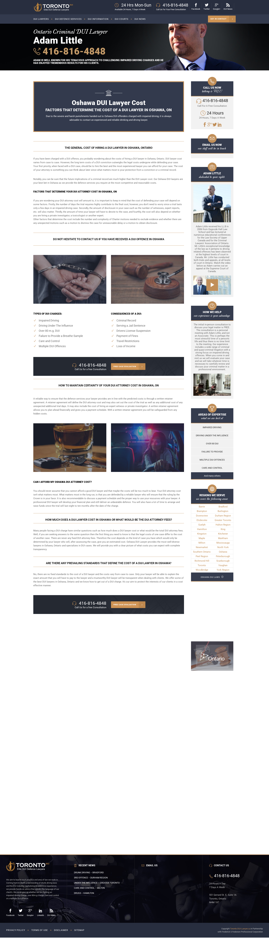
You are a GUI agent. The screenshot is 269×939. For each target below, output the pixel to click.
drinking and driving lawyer (133, 120)
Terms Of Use (39, 930)
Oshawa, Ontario (52, 545)
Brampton (202, 511)
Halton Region (223, 524)
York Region (223, 569)
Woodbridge (202, 569)
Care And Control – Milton (89, 888)
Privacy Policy (15, 930)
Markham (223, 538)
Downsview (202, 515)
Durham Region (223, 515)
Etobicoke (202, 520)
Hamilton (202, 529)
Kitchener (223, 533)
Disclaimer (61, 930)
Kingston (201, 533)
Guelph (201, 524)
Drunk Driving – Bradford (89, 872)
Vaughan (222, 565)
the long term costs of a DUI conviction (91, 162)
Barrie (202, 506)
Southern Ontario (202, 551)
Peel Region (202, 556)
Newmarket (202, 547)
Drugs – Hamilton (84, 893)
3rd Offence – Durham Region (91, 877)
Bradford (223, 506)
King (223, 529)
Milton (201, 542)
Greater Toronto (223, 520)
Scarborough (223, 560)
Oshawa (223, 551)
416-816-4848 (73, 51)
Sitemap (79, 930)
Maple (202, 538)
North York (223, 547)
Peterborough (223, 556)
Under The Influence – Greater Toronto (97, 883)
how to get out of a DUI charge (105, 581)
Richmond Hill (202, 560)
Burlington (223, 511)
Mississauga (223, 542)
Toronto (202, 565)
